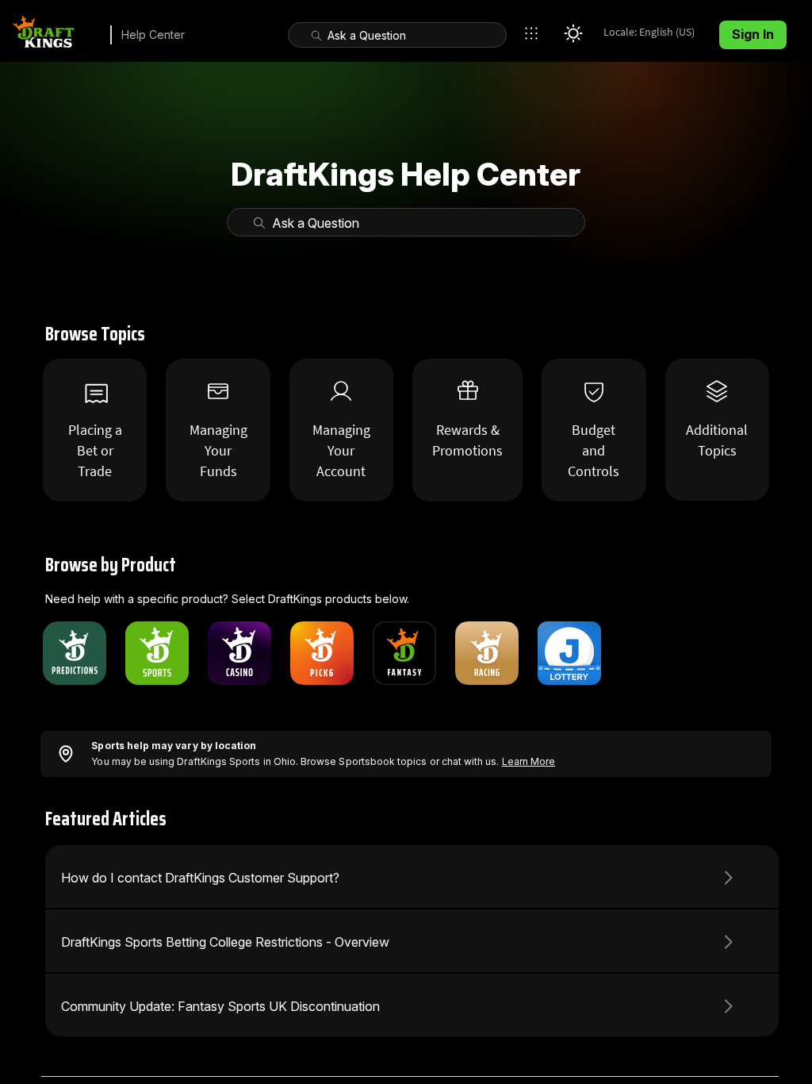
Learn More (529, 761)
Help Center (153, 34)
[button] (535, 33)
